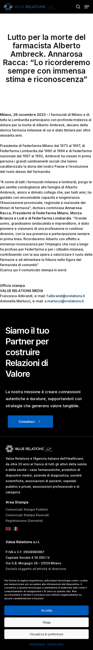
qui (15, 270)
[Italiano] (16, 530)
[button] (86, 7)
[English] (9, 530)
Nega (46, 622)
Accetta (46, 610)
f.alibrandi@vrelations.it (65, 296)
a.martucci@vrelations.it (64, 301)
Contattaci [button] (27, 421)
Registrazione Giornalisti (24, 520)
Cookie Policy (37, 643)
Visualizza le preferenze (46, 634)
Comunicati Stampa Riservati (27, 515)
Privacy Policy (55, 643)
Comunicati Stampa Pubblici (27, 509)
